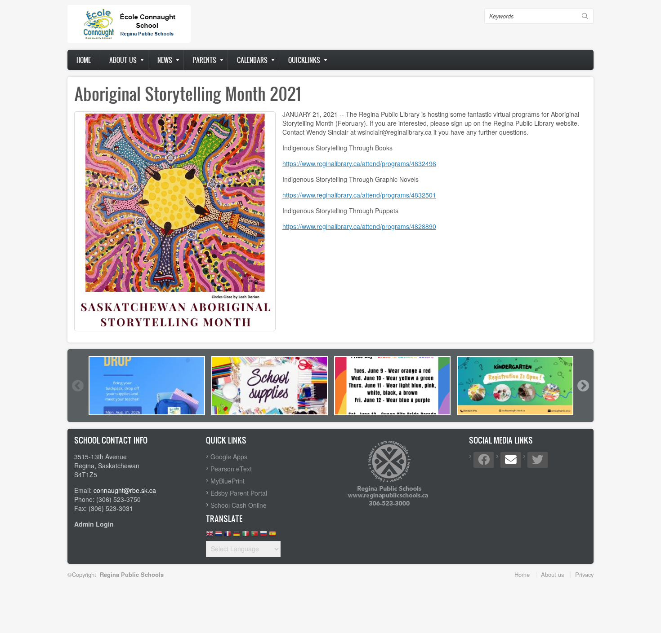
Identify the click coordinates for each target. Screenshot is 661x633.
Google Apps (228, 456)
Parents (204, 60)
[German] (236, 535)
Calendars (252, 60)
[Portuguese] (254, 535)
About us (123, 60)
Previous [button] (77, 385)
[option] (146, 385)
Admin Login (94, 523)
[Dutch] (218, 535)
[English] (209, 535)
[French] (227, 535)
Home (83, 60)
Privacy (584, 574)
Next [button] (582, 385)
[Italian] (245, 535)
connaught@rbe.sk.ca (125, 490)
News (164, 60)
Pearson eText (231, 468)
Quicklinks (304, 60)
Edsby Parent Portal (238, 492)
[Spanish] (272, 535)
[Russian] (263, 535)
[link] (359, 163)
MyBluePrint (227, 480)
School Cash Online (238, 505)
